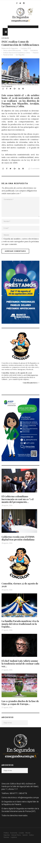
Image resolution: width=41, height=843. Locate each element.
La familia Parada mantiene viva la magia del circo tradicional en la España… (20, 623)
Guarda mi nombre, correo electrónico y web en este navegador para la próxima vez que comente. (20, 241)
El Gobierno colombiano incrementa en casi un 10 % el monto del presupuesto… (17, 499)
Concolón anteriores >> (31, 383)
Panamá (35, 53)
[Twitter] (20, 3)
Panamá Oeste (8, 55)
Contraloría (34, 50)
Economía (13, 833)
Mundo (28, 833)
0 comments (35, 168)
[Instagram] (23, 3)
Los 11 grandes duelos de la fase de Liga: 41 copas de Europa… (20, 702)
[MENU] (5, 32)
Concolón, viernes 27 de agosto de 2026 (17, 373)
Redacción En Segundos (10, 48)
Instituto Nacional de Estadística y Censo (16, 53)
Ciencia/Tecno (16, 835)
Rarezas (6, 837)
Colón (26, 50)
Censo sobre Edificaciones (12, 50)
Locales (5, 38)
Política (6, 833)
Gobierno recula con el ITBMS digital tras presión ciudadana (18, 538)
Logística (14, 837)
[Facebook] (17, 3)
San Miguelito (20, 55)
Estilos (31, 835)
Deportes (7, 835)
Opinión (25, 835)
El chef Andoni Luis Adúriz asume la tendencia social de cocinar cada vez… (20, 663)
